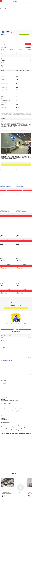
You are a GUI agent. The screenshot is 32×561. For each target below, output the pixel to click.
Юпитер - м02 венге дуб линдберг (6, 360)
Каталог (3, 3)
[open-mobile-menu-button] (1, 1)
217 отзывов (3, 210)
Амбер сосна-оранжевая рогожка (21, 211)
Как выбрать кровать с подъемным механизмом (6, 489)
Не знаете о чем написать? (20, 497)
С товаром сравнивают (14, 70)
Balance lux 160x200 (4, 397)
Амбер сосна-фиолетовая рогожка (21, 236)
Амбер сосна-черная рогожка (20, 261)
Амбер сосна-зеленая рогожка (4, 261)
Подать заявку (16, 308)
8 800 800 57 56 (4, 56)
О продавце (7, 70)
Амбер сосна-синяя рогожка (4, 236)
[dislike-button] (30, 337)
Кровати (6, 3)
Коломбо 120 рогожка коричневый (6, 377)
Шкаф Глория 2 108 (4, 340)
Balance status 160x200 (4, 416)
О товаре (2, 70)
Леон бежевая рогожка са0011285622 (5, 186)
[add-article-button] (20, 487)
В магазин (7, 190)
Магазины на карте (26, 70)
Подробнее (8, 239)
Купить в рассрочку (28, 47)
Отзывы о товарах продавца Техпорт (7, 335)
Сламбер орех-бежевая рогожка (4, 286)
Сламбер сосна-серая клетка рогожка (21, 286)
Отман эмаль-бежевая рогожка (20, 186)
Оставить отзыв (16, 329)
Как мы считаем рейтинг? (8, 32)
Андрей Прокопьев (6, 495)
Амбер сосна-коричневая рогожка (5, 211)
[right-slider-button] (30, 121)
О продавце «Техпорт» (5, 131)
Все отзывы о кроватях (16, 331)
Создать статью (20, 492)
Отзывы (20, 70)
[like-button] (28, 337)
